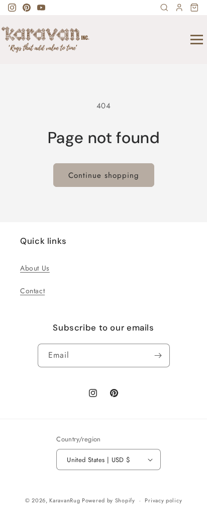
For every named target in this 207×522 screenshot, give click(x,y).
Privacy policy (163, 500)
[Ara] (164, 7)
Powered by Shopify (108, 500)
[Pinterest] (27, 8)
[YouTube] (41, 8)
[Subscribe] (158, 355)
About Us (35, 268)
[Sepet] (194, 7)
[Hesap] (179, 7)
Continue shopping (103, 175)
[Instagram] (12, 8)
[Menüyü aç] (196, 39)
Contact (32, 291)
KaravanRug (64, 500)
